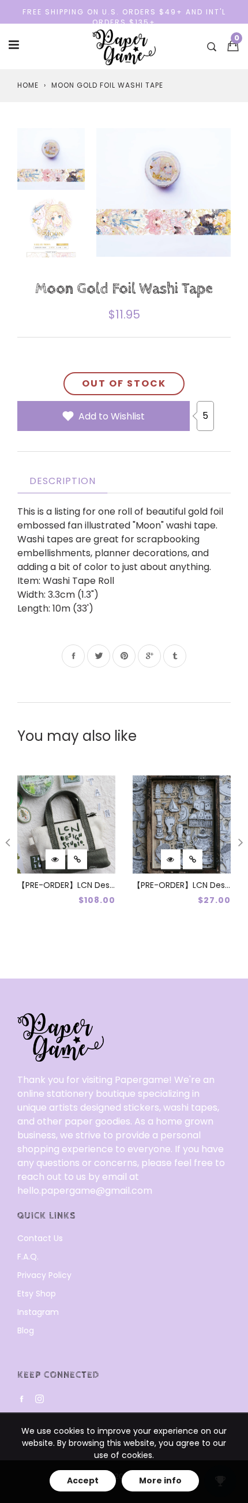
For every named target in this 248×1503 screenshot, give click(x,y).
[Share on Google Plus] (149, 656)
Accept (83, 1480)
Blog (25, 1330)
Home (28, 85)
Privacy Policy (44, 1275)
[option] (163, 192)
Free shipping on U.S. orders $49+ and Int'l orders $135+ (124, 17)
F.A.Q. (28, 1256)
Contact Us (40, 1238)
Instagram (38, 1312)
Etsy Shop (36, 1293)
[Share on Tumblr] (174, 656)
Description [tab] (62, 481)
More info (160, 1480)
